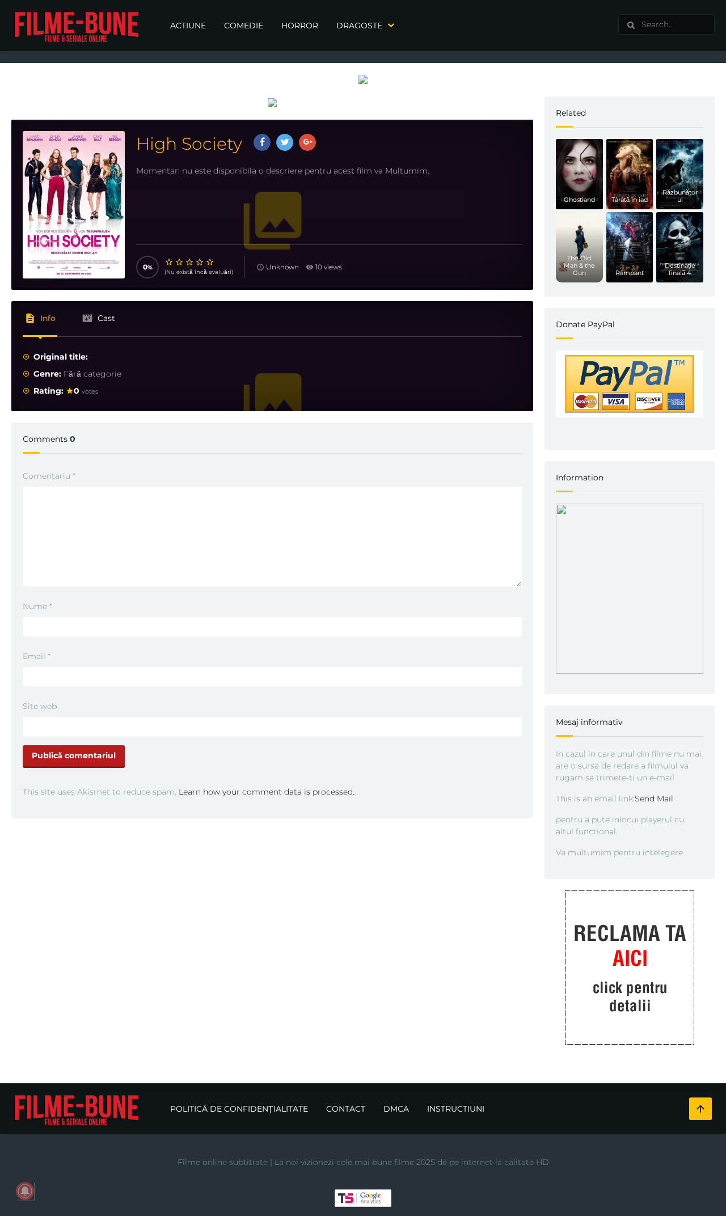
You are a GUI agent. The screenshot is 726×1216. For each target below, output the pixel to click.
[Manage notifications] (25, 1191)
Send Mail (654, 798)
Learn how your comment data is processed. (266, 792)
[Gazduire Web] (363, 79)
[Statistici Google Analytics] (363, 1197)
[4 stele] (200, 262)
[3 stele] (190, 262)
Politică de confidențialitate (239, 1109)
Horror (299, 25)
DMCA (396, 1109)
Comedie (243, 25)
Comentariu (49, 476)
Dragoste (359, 25)
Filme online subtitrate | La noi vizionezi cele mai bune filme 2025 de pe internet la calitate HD (363, 1162)
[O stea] (169, 262)
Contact (345, 1109)
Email (36, 656)
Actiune (188, 25)
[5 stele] (210, 262)
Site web (40, 706)
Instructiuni (455, 1109)
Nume (37, 606)
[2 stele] (180, 262)
